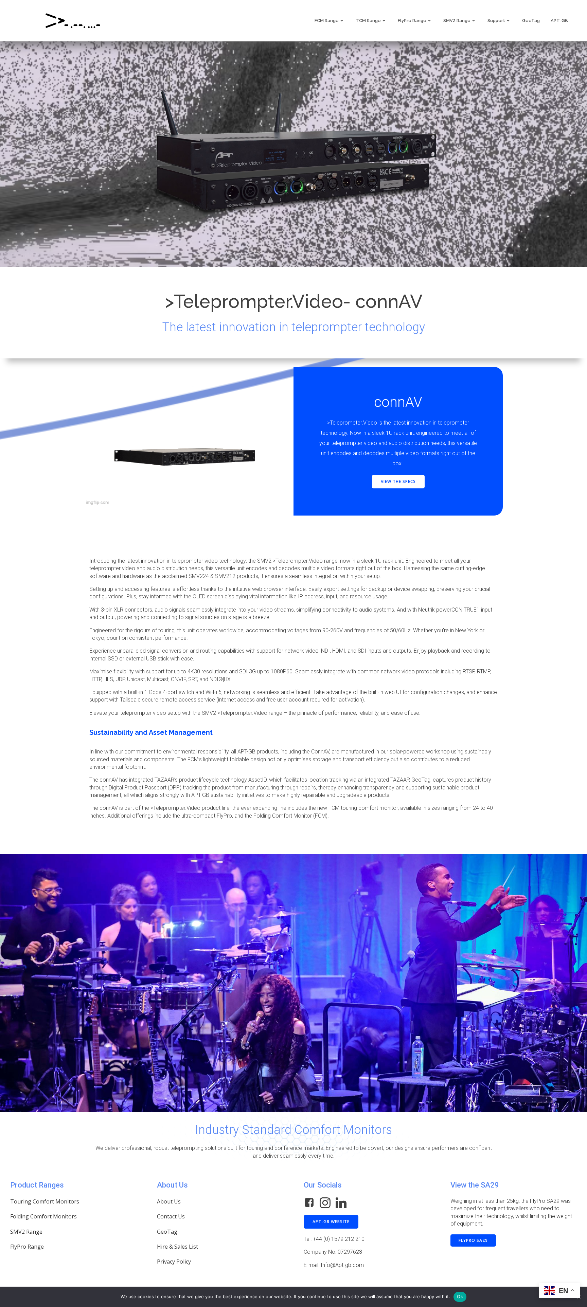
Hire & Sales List (177, 1246)
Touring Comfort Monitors (44, 1201)
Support (496, 20)
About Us (169, 1201)
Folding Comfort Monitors (43, 1216)
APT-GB (559, 20)
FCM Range (327, 20)
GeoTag (531, 20)
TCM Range (368, 20)
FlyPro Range (412, 20)
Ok (460, 1296)
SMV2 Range (456, 20)
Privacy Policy (174, 1261)
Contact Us (171, 1216)
